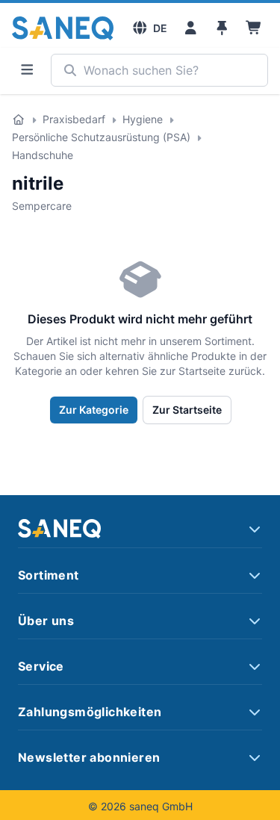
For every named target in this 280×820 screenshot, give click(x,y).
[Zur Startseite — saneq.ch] (62, 28)
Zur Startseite (187, 409)
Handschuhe (42, 155)
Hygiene (142, 119)
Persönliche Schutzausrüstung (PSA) (101, 137)
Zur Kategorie (93, 409)
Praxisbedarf (74, 119)
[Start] (18, 119)
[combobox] (159, 70)
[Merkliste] (222, 28)
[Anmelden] (190, 28)
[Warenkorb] (254, 28)
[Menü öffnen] (27, 70)
